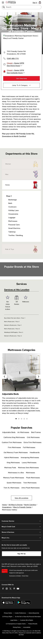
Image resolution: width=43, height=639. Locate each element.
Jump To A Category (20, 85)
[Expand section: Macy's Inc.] (21, 537)
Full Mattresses (29, 447)
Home (7, 185)
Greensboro (6, 507)
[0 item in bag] (39, 2)
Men (6, 174)
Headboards (34, 452)
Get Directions (21, 78)
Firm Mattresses (14, 447)
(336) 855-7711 (13, 58)
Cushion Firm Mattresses (12, 442)
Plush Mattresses (33, 478)
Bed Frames (36, 432)
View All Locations (21, 498)
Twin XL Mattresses (11, 488)
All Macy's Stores (15, 505)
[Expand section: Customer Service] (21, 521)
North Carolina (30, 505)
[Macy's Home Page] (10, 2)
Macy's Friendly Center (22, 507)
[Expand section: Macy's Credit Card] (21, 526)
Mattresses (30, 472)
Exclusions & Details (15, 576)
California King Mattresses (14, 437)
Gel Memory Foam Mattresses (16, 452)
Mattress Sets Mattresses (28, 467)
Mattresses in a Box (16, 472)
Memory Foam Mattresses (13, 478)
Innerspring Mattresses (30, 457)
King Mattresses (13, 462)
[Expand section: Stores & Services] (21, 532)
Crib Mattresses (33, 437)
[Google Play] (24, 602)
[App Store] (8, 602)
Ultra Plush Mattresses (30, 488)
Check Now (25, 576)
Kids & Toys (9, 249)
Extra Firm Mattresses (32, 442)
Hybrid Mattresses (11, 457)
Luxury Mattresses (29, 462)
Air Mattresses (23, 432)
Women (8, 164)
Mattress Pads (10, 467)
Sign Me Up (21, 554)
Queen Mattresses (14, 483)
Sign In (35, 2)
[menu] (3, 2)
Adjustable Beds (8, 432)
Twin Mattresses (29, 483)
